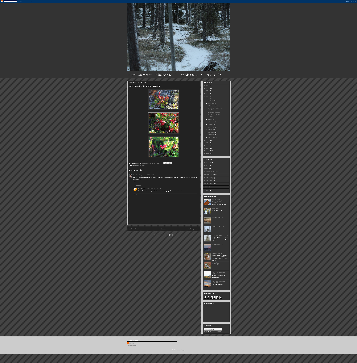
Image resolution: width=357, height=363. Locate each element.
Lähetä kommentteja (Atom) (165, 235)
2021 (208, 88)
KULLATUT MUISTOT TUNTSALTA (218, 272)
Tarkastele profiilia (132, 345)
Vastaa (135, 181)
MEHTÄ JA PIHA (140, 165)
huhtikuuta (211, 129)
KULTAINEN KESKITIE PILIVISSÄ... (218, 281)
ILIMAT (206, 168)
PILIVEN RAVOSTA (217, 244)
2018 (208, 96)
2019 (208, 93)
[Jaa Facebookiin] (170, 163)
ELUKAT (206, 162)
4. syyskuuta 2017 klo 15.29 (153, 188)
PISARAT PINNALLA (213, 112)
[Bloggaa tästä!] (166, 163)
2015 (208, 143)
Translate (218, 331)
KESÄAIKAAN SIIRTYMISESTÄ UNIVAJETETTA (217, 201)
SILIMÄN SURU (208, 181)
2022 (208, 86)
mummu (140, 188)
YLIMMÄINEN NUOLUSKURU (216, 263)
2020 (208, 91)
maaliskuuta (211, 132)
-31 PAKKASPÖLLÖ (218, 226)
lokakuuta (211, 101)
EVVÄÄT (206, 165)
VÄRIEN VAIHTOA (217, 217)
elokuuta (210, 119)
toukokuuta (211, 127)
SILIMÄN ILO (208, 178)
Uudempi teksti (134, 229)
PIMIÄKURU (215, 208)
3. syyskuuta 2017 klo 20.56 (146, 175)
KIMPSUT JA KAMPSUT (211, 171)
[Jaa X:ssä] (168, 163)
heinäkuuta (211, 122)
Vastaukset (138, 185)
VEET (206, 187)
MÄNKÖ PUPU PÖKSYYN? (220, 235)
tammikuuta (211, 137)
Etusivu (163, 229)
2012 (208, 150)
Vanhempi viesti (193, 229)
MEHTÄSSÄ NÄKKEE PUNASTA (214, 115)
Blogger (183, 350)
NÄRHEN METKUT (217, 253)
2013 (208, 148)
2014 (208, 145)
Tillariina (136, 175)
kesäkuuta (211, 124)
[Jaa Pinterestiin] (171, 163)
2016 (208, 140)
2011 (207, 153)
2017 (208, 98)
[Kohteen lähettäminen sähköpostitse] (164, 163)
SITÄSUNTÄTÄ (208, 184)
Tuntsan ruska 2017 (213, 105)
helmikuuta (211, 134)
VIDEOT (206, 190)
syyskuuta (211, 103)
